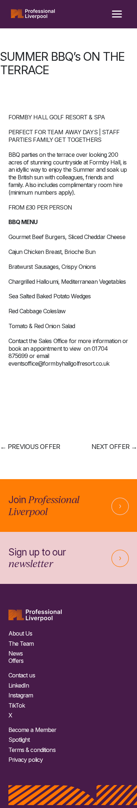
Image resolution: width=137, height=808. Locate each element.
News (15, 653)
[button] (117, 14)
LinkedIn (18, 685)
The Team (21, 643)
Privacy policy (25, 759)
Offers (16, 660)
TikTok (16, 705)
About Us (20, 633)
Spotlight (19, 739)
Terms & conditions (32, 750)
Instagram (20, 695)
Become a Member (32, 730)
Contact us (21, 675)
